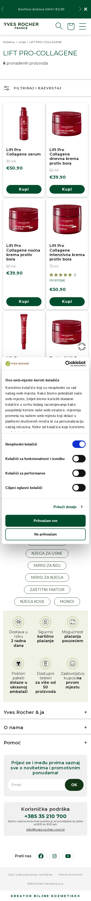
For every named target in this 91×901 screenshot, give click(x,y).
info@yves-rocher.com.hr (45, 829)
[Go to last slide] (2, 9)
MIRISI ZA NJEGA (47, 577)
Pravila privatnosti (70, 874)
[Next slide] (80, 9)
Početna (8, 42)
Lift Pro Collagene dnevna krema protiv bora (64, 157)
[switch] (79, 459)
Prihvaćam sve (45, 521)
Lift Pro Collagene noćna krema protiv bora (23, 252)
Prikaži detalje (65, 507)
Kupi (24, 189)
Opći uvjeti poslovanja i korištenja (30, 874)
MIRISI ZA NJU (47, 565)
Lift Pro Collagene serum (23, 152)
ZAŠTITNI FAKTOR (47, 589)
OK (74, 785)
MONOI (67, 601)
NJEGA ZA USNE (47, 553)
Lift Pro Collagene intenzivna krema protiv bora (67, 252)
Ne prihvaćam (45, 534)
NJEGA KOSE (32, 601)
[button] (55, 26)
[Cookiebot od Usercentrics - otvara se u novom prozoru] (65, 364)
